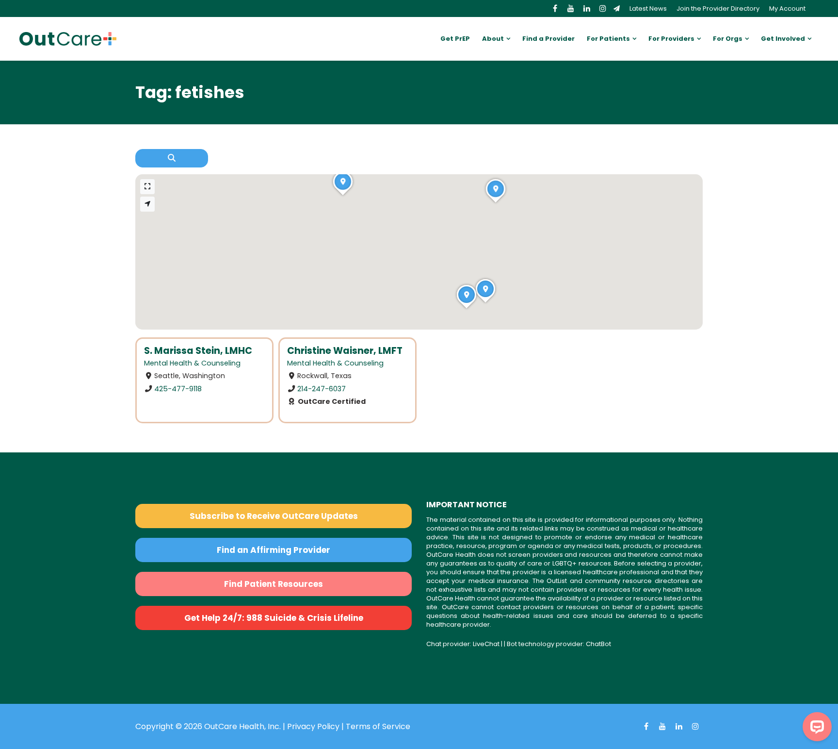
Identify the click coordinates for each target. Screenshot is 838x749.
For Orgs (727, 38)
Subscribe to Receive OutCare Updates (274, 516)
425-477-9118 (178, 389)
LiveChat (486, 644)
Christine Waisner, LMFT (345, 350)
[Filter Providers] (171, 158)
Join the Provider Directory (718, 8)
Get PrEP (455, 38)
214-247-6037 (321, 389)
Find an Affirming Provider (273, 550)
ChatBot (598, 644)
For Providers (671, 38)
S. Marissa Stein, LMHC (198, 350)
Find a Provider (548, 38)
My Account (787, 8)
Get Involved (783, 38)
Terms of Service (378, 726)
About (493, 38)
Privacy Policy (313, 726)
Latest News (648, 8)
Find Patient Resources (273, 584)
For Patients (608, 38)
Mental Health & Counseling (192, 363)
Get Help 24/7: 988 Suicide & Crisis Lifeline (273, 618)
